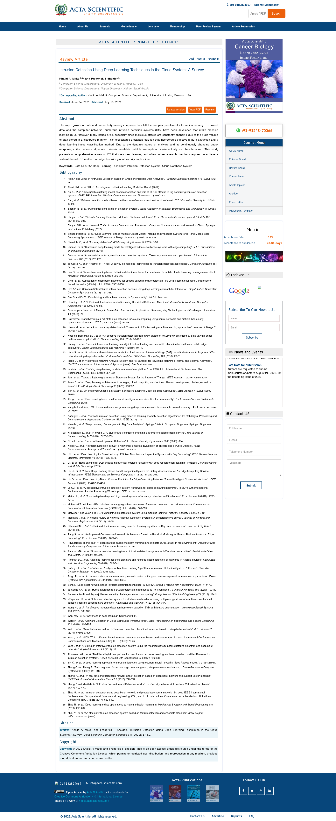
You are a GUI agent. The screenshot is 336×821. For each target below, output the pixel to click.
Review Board (237, 167)
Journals (105, 26)
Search (277, 13)
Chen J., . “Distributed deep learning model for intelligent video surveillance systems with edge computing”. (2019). (141, 248)
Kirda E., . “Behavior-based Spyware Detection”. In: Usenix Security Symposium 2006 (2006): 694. (125, 441)
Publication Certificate (243, 374)
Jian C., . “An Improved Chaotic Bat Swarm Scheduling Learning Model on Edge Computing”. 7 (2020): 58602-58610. (140, 392)
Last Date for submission (245, 389)
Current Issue (236, 176)
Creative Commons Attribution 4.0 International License (88, 796)
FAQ (251, 816)
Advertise (218, 816)
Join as (152, 26)
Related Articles (176, 109)
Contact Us (197, 816)
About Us (82, 26)
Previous (230, 78)
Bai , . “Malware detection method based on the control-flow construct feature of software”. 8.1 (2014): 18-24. (141, 202)
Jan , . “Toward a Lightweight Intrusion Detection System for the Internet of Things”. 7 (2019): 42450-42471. (138, 377)
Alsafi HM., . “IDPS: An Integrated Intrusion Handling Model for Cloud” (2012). (114, 187)
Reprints (210, 109)
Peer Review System (208, 26)
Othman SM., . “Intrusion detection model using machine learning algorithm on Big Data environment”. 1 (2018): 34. (140, 527)
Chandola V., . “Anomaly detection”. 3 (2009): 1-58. (113, 242)
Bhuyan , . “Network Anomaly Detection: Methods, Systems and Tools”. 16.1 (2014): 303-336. (139, 218)
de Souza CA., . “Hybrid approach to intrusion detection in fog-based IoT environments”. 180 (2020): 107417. (142, 589)
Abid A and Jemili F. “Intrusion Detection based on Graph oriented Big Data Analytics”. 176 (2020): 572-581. (142, 180)
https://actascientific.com (94, 801)
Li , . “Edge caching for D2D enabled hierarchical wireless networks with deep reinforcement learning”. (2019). (142, 464)
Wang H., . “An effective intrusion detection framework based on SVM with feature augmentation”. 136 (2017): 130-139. (141, 609)
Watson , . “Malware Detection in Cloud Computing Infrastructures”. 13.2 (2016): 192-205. (141, 622)
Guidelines (127, 26)
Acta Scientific (95, 792)
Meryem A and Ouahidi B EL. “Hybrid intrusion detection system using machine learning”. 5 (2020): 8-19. (136, 513)
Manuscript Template (241, 210)
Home (62, 26)
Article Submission (243, 26)
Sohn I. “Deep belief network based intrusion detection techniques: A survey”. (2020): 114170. (140, 584)
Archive (233, 193)
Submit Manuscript (266, 5)
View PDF (195, 109)
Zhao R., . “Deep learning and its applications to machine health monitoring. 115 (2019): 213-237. (140, 706)
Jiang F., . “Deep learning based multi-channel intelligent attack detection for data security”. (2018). (141, 400)
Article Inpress (237, 185)
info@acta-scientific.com (106, 783)
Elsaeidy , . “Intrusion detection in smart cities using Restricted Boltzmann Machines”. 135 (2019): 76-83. (138, 303)
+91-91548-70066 (257, 130)
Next (278, 78)
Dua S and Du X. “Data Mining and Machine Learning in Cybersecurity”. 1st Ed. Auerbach (118, 297)
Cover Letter (236, 202)
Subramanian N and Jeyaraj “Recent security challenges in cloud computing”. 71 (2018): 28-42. (142, 594)
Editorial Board (237, 159)
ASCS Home (236, 150)
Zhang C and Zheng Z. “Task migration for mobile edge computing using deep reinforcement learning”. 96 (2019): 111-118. (141, 669)
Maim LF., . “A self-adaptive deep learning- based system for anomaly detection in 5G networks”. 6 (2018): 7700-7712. (141, 498)
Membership (177, 26)
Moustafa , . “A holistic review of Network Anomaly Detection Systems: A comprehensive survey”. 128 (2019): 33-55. (139, 519)
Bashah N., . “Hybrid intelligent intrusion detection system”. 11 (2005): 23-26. (142, 210)
